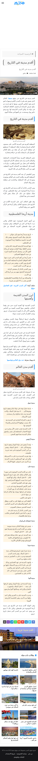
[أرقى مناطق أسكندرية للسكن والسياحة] (28, 663)
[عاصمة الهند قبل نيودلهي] (10, 663)
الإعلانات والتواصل (19, 757)
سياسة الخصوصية (22, 754)
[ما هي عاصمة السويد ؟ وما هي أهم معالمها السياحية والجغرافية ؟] (28, 731)
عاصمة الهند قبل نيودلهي (10, 670)
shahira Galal (32, 73)
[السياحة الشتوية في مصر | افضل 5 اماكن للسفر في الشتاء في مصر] (28, 715)
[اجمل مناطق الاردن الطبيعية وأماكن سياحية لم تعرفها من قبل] (28, 679)
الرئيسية (28, 54)
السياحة (20, 54)
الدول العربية (19, 635)
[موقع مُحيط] (19, 3)
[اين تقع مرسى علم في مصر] (28, 698)
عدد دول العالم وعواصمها (15, 360)
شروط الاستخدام (10, 754)
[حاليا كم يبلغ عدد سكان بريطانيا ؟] (10, 715)
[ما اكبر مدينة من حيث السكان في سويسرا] (10, 698)
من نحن (30, 754)
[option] (19, 638)
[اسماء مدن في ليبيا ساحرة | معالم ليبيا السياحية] (10, 679)
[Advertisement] (19, 27)
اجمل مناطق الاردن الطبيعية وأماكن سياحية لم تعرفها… (28, 688)
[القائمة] (3, 3)
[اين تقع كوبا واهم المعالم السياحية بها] (10, 731)
